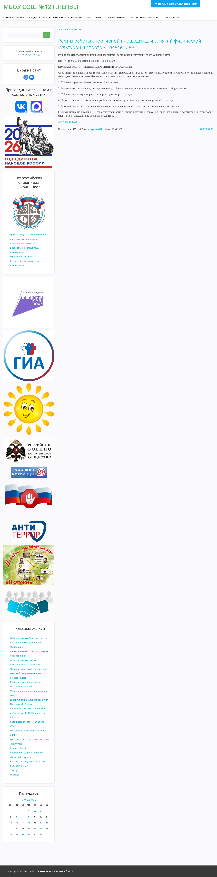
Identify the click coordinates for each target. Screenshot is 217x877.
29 (29, 834)
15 (29, 822)
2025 (70, 29)
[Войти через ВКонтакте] (31, 77)
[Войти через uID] (25, 77)
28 (23, 834)
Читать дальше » (69, 121)
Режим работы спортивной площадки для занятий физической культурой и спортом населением (129, 43)
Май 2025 (29, 799)
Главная (62, 29)
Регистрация (25, 54)
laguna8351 (96, 129)
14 (23, 822)
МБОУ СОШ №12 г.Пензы (40, 7)
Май (77, 29)
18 (47, 822)
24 (41, 828)
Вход (37, 54)
